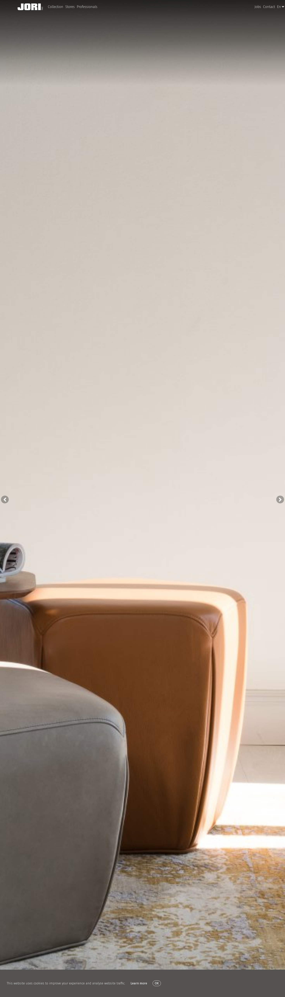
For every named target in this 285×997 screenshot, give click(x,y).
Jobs (258, 7)
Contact (269, 7)
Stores (70, 7)
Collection (55, 7)
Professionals (87, 7)
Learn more (138, 983)
